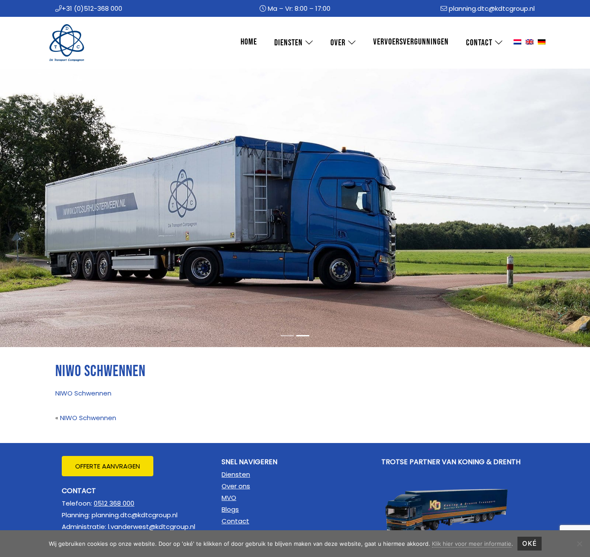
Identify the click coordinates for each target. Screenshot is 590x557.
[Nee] (579, 543)
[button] (44, 208)
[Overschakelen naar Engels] (529, 42)
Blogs (230, 509)
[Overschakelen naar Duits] (542, 42)
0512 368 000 (114, 503)
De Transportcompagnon (62, 25)
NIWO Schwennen (83, 393)
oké (529, 543)
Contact (235, 520)
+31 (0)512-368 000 (92, 8)
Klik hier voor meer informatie (471, 543)
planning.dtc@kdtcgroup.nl (492, 8)
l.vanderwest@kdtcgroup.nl (151, 526)
